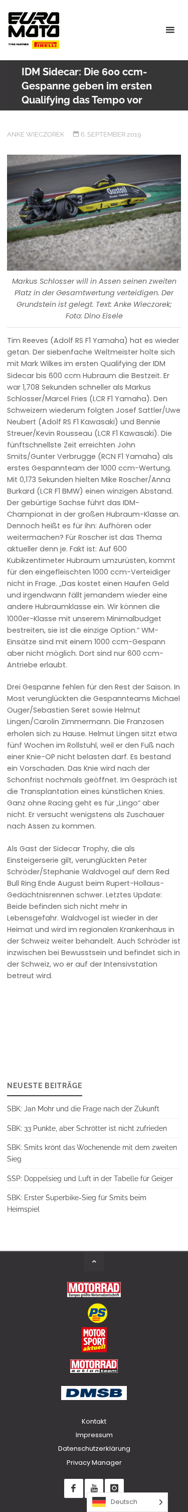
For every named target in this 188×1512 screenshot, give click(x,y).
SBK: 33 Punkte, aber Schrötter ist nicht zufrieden (87, 1128)
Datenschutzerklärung (94, 1448)
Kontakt (94, 1421)
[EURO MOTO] (33, 30)
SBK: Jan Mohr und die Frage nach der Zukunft (83, 1108)
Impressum (94, 1435)
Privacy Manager (94, 1462)
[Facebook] (73, 1488)
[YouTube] (94, 1488)
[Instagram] (114, 1488)
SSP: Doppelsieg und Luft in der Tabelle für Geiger (90, 1178)
